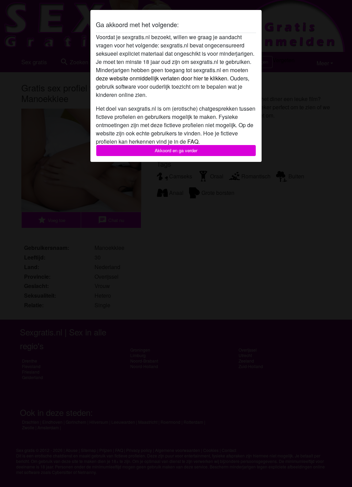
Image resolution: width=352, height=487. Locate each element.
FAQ (192, 141)
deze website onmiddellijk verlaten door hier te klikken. (162, 78)
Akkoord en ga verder (176, 150)
